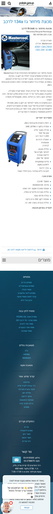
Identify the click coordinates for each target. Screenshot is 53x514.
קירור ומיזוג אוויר (26, 376)
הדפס (39, 250)
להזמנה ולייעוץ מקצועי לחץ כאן (20, 250)
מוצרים (44, 260)
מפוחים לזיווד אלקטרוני (26, 293)
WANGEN (26, 358)
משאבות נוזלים (26, 345)
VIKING (26, 354)
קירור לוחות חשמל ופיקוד (26, 297)
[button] (9, 3)
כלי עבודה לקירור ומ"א (26, 386)
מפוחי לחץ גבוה (26, 311)
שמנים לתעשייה (26, 430)
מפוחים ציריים (26, 282)
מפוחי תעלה (26, 290)
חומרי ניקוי (26, 434)
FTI (26, 351)
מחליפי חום (26, 393)
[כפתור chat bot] (7, 507)
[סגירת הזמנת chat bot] (32, 497)
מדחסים (26, 382)
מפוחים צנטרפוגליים (26, 286)
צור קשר (26, 452)
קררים (26, 427)
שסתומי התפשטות (26, 400)
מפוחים (26, 277)
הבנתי (26, 508)
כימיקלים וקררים (26, 421)
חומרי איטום (26, 438)
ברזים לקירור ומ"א (26, 403)
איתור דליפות (26, 396)
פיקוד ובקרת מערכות (27, 389)
